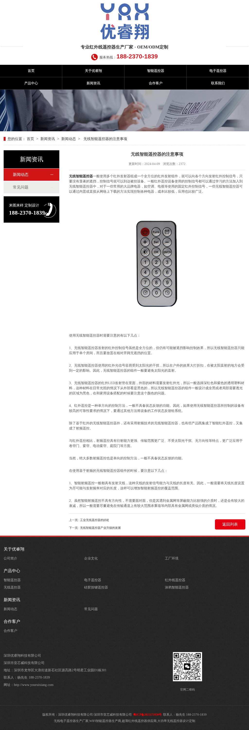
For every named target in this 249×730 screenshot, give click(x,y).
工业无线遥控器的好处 (94, 520)
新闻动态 (68, 139)
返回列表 (230, 524)
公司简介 (10, 558)
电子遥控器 (217, 71)
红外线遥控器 (175, 580)
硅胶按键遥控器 (96, 587)
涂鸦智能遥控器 (177, 587)
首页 (31, 71)
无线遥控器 (12, 587)
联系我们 (218, 83)
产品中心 (31, 83)
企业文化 (91, 558)
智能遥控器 (155, 71)
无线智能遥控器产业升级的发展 (100, 528)
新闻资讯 (93, 83)
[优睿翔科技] (124, 21)
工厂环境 (171, 558)
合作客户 (155, 83)
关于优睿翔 (93, 71)
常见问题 (20, 187)
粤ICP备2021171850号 (147, 714)
